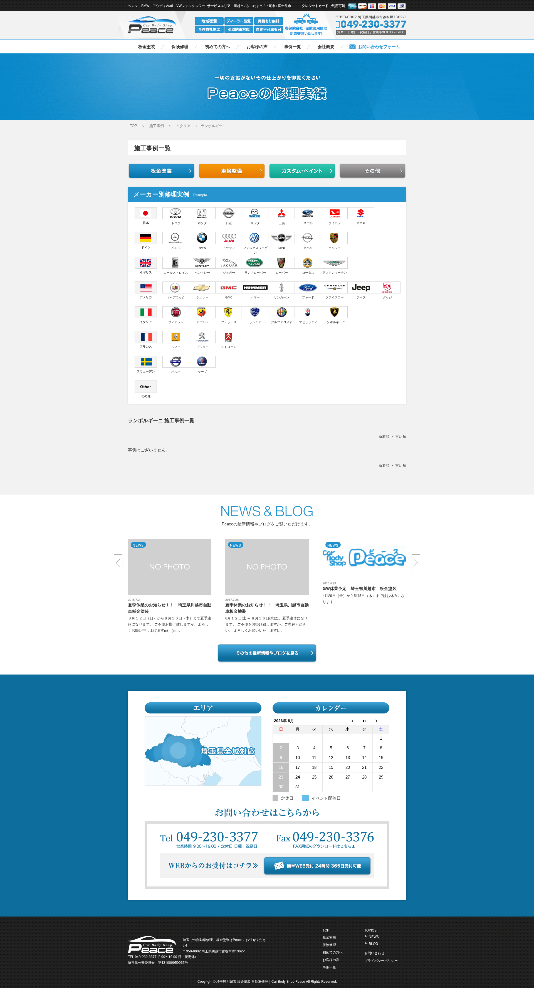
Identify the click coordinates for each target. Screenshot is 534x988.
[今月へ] (364, 720)
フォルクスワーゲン (255, 250)
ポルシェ (334, 247)
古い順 (400, 436)
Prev (118, 562)
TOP (326, 930)
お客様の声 (257, 46)
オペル (308, 247)
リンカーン (281, 297)
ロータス (308, 272)
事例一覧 (292, 46)
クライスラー (334, 297)
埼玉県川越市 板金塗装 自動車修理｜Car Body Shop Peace (261, 981)
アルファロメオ (281, 322)
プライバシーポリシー (381, 960)
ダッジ (387, 297)
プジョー (202, 346)
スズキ (360, 223)
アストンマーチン (334, 272)
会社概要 (326, 46)
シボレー (202, 297)
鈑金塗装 (329, 937)
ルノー (176, 346)
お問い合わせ (374, 952)
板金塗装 (146, 46)
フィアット (176, 322)
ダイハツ (334, 223)
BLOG (373, 943)
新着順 (384, 436)
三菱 (282, 223)
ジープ (360, 297)
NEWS (374, 936)
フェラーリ (228, 322)
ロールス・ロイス (176, 272)
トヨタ (176, 223)
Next (416, 562)
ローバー (282, 272)
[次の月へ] (381, 720)
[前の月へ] (347, 720)
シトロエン (228, 346)
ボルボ (176, 371)
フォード (308, 297)
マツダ (255, 223)
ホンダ (202, 223)
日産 (229, 223)
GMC (229, 297)
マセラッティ (308, 322)
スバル (308, 223)
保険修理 (180, 46)
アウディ (229, 247)
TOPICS (370, 930)
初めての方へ (217, 46)
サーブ (202, 371)
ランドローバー (255, 272)
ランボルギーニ (334, 322)
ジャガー (229, 272)
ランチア (255, 322)
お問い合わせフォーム (379, 46)
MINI (281, 247)
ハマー (255, 297)
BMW (202, 247)
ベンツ (176, 247)
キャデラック (176, 297)
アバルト (202, 322)
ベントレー (202, 272)
